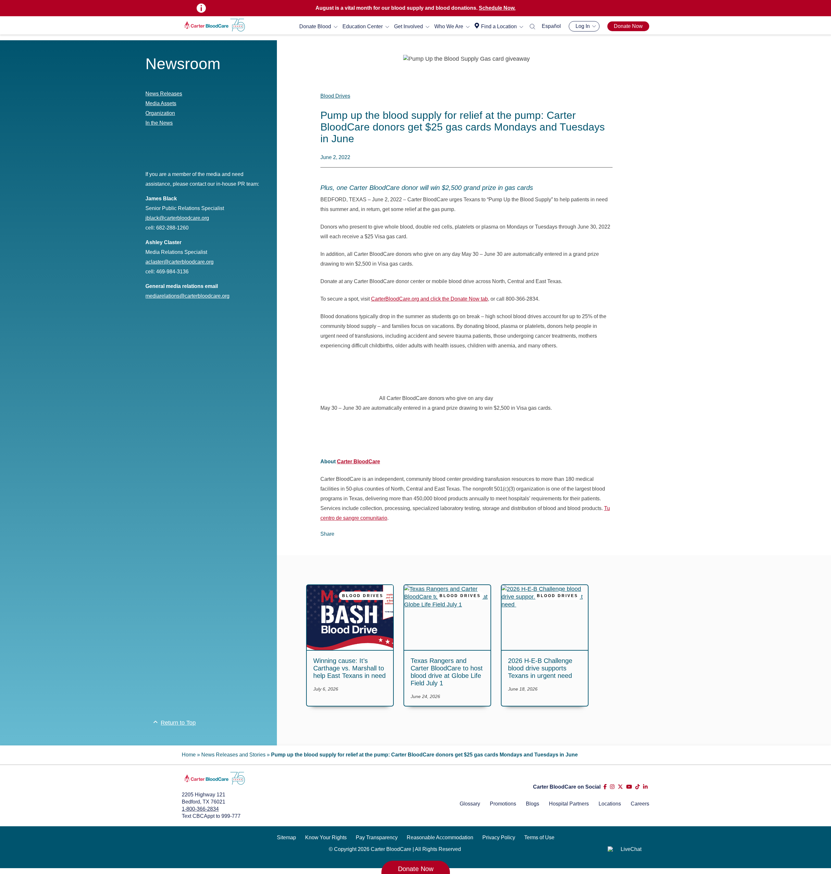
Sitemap (286, 837)
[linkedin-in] (645, 787)
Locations (610, 803)
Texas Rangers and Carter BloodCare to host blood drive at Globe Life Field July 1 (447, 672)
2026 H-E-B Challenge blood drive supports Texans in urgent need (541, 668)
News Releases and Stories (233, 754)
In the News (159, 123)
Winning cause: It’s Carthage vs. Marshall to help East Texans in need (349, 668)
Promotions (503, 803)
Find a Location (499, 26)
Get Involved (408, 26)
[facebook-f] (605, 787)
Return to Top (178, 722)
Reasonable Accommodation (440, 837)
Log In (583, 26)
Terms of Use (539, 837)
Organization (160, 113)
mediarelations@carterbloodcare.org (187, 296)
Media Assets (160, 103)
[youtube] (629, 787)
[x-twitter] (620, 787)
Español (551, 26)
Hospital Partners (569, 803)
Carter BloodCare (358, 461)
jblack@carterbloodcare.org (177, 218)
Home (189, 754)
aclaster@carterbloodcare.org (179, 262)
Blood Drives (335, 96)
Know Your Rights (326, 837)
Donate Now (628, 26)
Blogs (532, 803)
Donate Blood (315, 26)
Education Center (362, 26)
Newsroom (182, 63)
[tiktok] (637, 787)
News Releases (163, 93)
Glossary (470, 803)
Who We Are (448, 26)
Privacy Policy (498, 837)
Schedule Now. (497, 8)
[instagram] (612, 787)
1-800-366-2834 (200, 809)
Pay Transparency (377, 837)
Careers (640, 803)
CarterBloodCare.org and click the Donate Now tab (429, 299)
